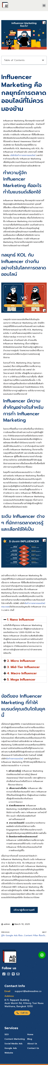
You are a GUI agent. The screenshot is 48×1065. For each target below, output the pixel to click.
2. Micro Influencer (21, 661)
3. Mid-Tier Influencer (23, 667)
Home (30, 1034)
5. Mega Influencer (21, 679)
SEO (6, 1034)
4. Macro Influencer (22, 673)
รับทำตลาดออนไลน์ (14, 758)
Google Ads (10, 1048)
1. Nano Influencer (20, 619)
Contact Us (33, 1048)
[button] (44, 5)
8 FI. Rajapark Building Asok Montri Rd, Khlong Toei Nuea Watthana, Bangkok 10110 (23, 1003)
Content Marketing (14, 1039)
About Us (32, 1043)
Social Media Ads (13, 1043)
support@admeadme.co (28, 991)
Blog (29, 1039)
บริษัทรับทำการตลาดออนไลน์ (22, 155)
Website (8, 1052)
